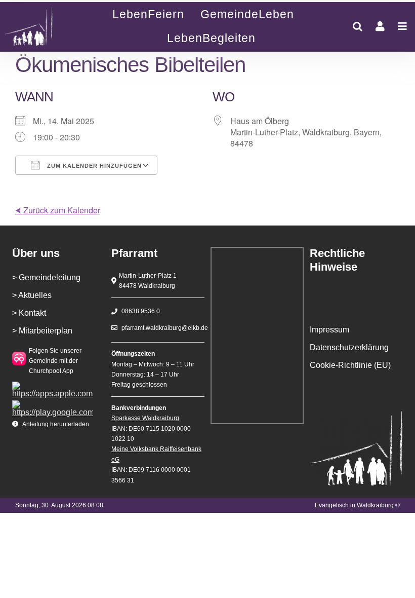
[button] (357, 26)
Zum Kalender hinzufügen (93, 166)
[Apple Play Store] (52, 385)
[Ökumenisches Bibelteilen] (38, 26)
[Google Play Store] (52, 404)
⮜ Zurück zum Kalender (57, 210)
